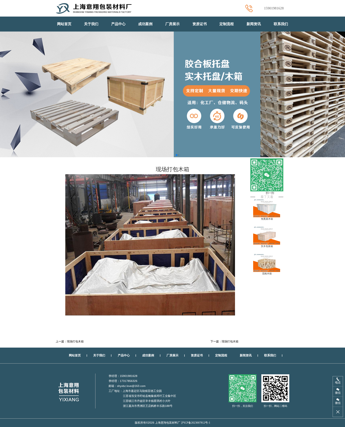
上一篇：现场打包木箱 (70, 341)
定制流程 (226, 24)
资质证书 (199, 24)
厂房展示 (172, 24)
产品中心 (118, 24)
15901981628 (274, 8)
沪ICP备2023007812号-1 (195, 422)
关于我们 (91, 24)
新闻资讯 (254, 24)
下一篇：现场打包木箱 (224, 341)
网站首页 (64, 24)
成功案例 (145, 24)
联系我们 (281, 24)
